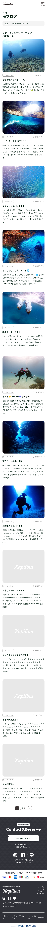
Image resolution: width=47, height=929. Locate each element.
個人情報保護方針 (19, 917)
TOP (6, 23)
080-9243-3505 (10, 906)
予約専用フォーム (23, 838)
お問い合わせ (6, 917)
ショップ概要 (32, 917)
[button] (42, 4)
